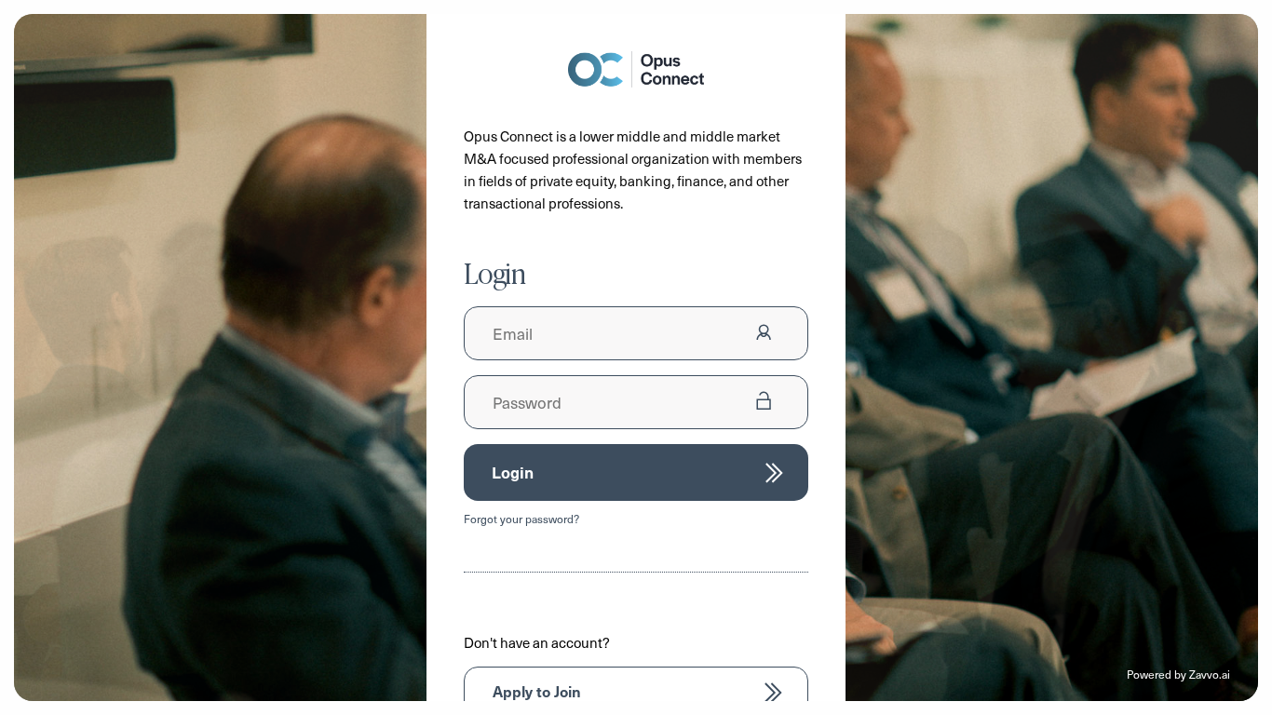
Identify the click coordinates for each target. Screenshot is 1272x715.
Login (513, 472)
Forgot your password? (521, 518)
